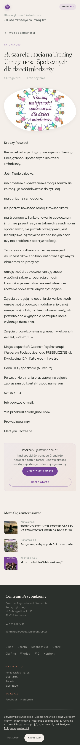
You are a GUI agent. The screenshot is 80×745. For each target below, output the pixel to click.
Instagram (26, 700)
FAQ (37, 654)
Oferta (22, 647)
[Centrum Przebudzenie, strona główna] (7, 6)
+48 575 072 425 (15, 624)
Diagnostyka (39, 647)
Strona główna (13, 15)
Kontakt (49, 654)
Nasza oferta (40, 482)
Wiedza (25, 654)
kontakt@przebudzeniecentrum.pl (26, 632)
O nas (9, 647)
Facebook (11, 700)
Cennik (56, 647)
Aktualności (33, 15)
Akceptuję (34, 738)
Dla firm (11, 654)
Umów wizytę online (40, 471)
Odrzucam (13, 738)
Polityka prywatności (16, 728)
